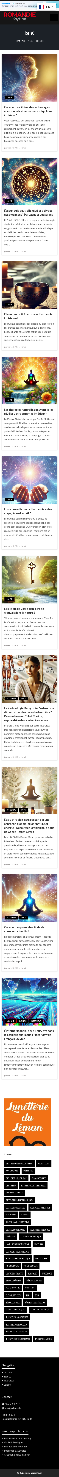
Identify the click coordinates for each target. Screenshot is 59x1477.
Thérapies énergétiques (18, 1339)
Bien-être (28, 1171)
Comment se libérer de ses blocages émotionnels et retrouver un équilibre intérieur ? (28, 111)
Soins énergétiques (15, 1309)
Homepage (20, 41)
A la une (10, 1021)
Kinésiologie (12, 1266)
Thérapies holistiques (17, 1317)
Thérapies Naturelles (16, 1331)
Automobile (12, 1171)
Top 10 (7, 1376)
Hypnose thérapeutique (18, 1258)
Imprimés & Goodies (15, 1450)
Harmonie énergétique (17, 1244)
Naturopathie (13, 1288)
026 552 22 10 (12, 1403)
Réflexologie (13, 1302)
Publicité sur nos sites (15, 1446)
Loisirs (7, 1384)
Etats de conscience (40, 1207)
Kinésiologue (31, 1266)
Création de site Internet (17, 1454)
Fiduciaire (11, 1214)
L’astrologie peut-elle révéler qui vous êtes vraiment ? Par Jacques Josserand (28, 212)
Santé (9, 97)
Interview (11, 698)
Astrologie (44, 1163)
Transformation (43, 1339)
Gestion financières (40, 1229)
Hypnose (38, 1244)
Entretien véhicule (15, 1207)
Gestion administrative (17, 1222)
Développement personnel (19, 1200)
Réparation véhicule (35, 1302)
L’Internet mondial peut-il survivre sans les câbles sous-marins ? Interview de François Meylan (29, 1034)
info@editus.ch (13, 1408)
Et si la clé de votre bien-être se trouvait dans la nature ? (24, 610)
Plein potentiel (13, 1295)
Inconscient (41, 1258)
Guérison (10, 1236)
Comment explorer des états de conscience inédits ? (24, 929)
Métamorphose (34, 1280)
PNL (28, 1295)
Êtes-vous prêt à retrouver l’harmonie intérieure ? (28, 316)
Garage (25, 1214)
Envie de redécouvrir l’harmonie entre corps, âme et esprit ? (28, 511)
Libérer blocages (14, 1273)
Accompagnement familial (19, 1163)
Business (23, 1021)
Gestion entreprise (15, 1229)
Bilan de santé (39, 1178)
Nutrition (30, 1288)
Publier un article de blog (17, 1438)
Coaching (11, 1185)
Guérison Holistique (31, 1236)
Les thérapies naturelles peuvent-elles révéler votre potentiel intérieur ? (28, 411)
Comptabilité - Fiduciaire (33, 1185)
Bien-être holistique (16, 1178)
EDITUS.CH (8, 1414)
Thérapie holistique (41, 1309)
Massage (32, 1273)
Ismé (24, 148)
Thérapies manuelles (16, 1324)
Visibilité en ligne (13, 1442)
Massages (47, 1273)
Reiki (37, 1295)
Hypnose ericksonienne (18, 1251)
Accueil (8, 1372)
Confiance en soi (14, 1192)
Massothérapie (13, 1280)
